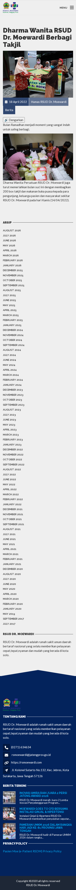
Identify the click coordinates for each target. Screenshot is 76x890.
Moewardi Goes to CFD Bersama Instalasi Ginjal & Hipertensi (43, 810)
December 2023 (13, 389)
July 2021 (9, 534)
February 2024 (13, 379)
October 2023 (12, 399)
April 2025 (10, 310)
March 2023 (11, 434)
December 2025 (13, 270)
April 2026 (10, 250)
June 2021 (9, 539)
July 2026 (9, 235)
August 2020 (12, 574)
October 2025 (12, 280)
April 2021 (9, 549)
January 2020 (12, 608)
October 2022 (12, 459)
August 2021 (12, 529)
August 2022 (12, 469)
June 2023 (9, 419)
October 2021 (12, 519)
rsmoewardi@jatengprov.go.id (31, 754)
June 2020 (9, 584)
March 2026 (11, 255)
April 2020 (10, 593)
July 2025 (9, 295)
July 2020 (9, 578)
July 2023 (9, 414)
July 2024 (9, 355)
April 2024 (10, 369)
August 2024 (12, 349)
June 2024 (9, 359)
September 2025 (13, 285)
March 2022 (11, 494)
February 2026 (13, 260)
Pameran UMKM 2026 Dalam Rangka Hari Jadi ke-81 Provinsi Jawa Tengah (45, 827)
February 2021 (13, 559)
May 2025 (9, 305)
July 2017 (9, 623)
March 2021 (11, 554)
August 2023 (12, 409)
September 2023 (13, 404)
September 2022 (13, 464)
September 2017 (13, 618)
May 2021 (9, 544)
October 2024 (12, 340)
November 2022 (13, 454)
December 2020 (13, 568)
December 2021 (13, 509)
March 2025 (11, 315)
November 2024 (13, 335)
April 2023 (10, 429)
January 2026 (12, 265)
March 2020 (11, 598)
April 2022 (10, 489)
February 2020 (13, 603)
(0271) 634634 (21, 747)
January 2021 (12, 564)
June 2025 (9, 300)
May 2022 (9, 484)
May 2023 (9, 424)
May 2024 (9, 364)
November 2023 (13, 394)
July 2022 (9, 474)
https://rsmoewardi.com (26, 762)
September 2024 (14, 345)
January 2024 (12, 384)
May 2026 (9, 245)
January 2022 (12, 504)
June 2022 (9, 479)
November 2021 (13, 514)
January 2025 (12, 325)
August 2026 (12, 230)
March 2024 (11, 374)
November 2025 (13, 275)
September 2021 (13, 524)
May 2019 (9, 613)
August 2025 (12, 290)
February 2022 (13, 499)
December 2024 (13, 330)
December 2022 (13, 449)
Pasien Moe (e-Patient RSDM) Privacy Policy (32, 851)
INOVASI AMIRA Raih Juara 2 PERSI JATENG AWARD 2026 (43, 794)
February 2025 (13, 320)
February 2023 (13, 439)
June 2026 (9, 240)
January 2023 (12, 444)
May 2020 (9, 588)
